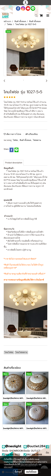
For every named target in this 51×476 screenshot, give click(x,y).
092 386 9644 (34, 454)
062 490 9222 (12, 454)
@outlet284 (36, 446)
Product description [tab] (13, 162)
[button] (35, 15)
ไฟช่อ (15, 140)
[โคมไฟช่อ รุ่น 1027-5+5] (25, 52)
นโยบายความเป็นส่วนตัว (29, 464)
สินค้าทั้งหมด (26, 140)
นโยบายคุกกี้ (8, 467)
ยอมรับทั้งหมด (31, 472)
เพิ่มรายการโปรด (13, 134)
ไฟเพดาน (37, 140)
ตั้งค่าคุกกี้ (18, 472)
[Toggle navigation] (48, 15)
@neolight (13, 446)
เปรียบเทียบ (33, 134)
